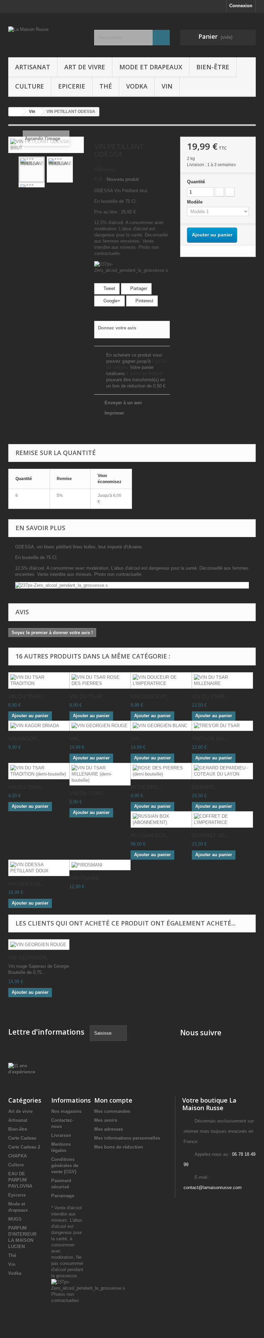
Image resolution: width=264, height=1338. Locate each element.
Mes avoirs (105, 1120)
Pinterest (143, 300)
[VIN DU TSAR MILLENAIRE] (222, 680)
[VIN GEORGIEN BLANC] (161, 726)
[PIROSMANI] (100, 865)
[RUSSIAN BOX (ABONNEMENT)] (161, 819)
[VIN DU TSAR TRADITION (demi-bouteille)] (38, 771)
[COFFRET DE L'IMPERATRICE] (222, 819)
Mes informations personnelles (127, 1138)
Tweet (108, 288)
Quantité (196, 181)
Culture (29, 86)
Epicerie (71, 86)
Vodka (136, 86)
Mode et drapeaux (150, 67)
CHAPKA (17, 1156)
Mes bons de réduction (118, 1147)
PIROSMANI (84, 878)
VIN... (75, 739)
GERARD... (205, 787)
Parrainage (62, 1195)
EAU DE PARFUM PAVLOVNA (20, 1180)
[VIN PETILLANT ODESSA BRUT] (31, 169)
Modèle (195, 202)
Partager (138, 288)
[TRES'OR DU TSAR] (222, 726)
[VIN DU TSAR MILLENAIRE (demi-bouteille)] (100, 774)
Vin (167, 86)
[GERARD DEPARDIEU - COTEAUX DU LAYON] (222, 771)
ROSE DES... (146, 787)
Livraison (61, 1135)
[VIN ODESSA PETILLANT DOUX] (38, 868)
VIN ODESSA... (26, 884)
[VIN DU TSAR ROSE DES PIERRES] (100, 680)
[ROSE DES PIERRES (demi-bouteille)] (161, 771)
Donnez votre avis (117, 327)
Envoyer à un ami (123, 402)
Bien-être (212, 67)
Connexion (240, 5)
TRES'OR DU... (210, 739)
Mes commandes (112, 1111)
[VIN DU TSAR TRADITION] (38, 680)
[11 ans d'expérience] (21, 1068)
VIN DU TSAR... (26, 696)
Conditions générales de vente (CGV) (64, 1165)
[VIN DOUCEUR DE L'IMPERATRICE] (161, 680)
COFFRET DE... (210, 835)
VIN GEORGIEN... (29, 958)
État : (99, 179)
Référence (104, 169)
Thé (105, 86)
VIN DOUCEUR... (151, 696)
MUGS (15, 1219)
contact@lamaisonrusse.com (213, 1187)
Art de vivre (84, 67)
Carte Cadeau (22, 1138)
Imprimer (114, 413)
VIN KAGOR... (24, 739)
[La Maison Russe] (46, 37)
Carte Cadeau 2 (24, 1147)
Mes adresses (108, 1129)
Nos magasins (66, 1111)
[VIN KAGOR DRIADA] (38, 726)
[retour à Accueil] (15, 111)
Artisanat (32, 67)
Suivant (78, 169)
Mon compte (113, 1100)
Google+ (111, 300)
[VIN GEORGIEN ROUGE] (100, 726)
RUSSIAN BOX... (150, 835)
